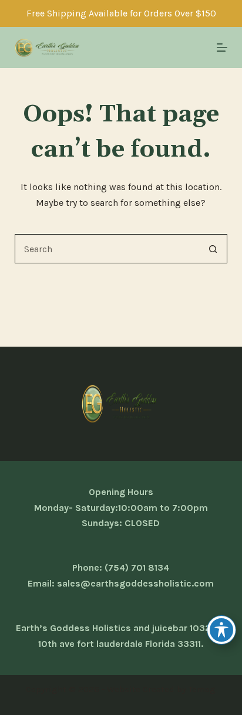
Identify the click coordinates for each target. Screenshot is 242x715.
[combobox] (107, 248)
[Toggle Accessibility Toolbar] (221, 630)
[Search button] (213, 249)
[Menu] (222, 47)
